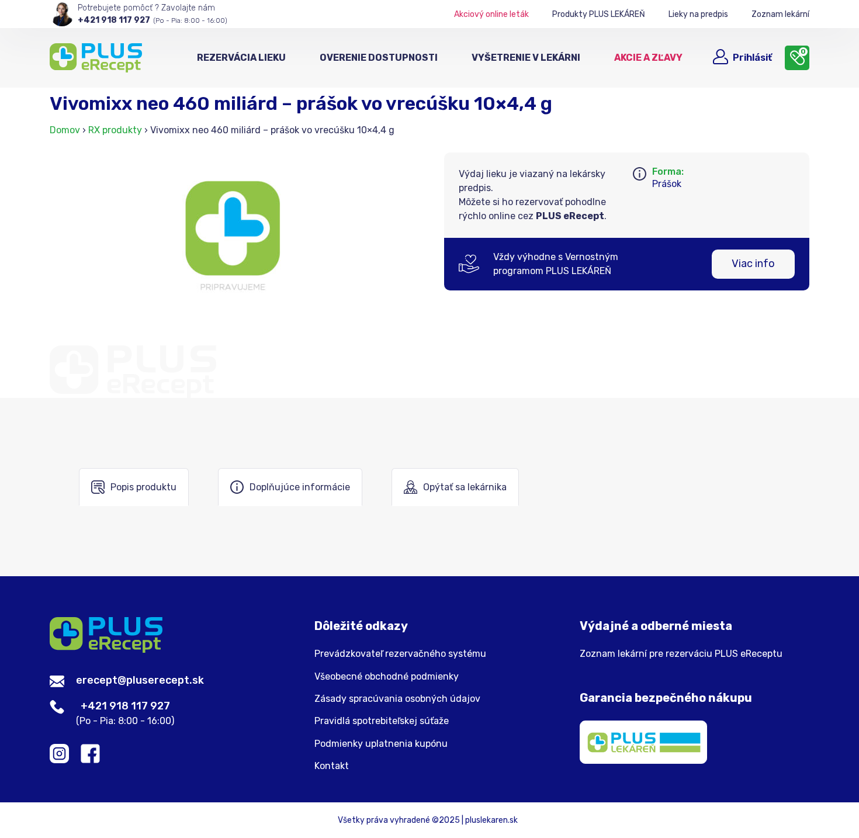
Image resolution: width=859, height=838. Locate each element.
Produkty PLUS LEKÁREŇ (598, 14)
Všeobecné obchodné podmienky (386, 676)
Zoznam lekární (780, 14)
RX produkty (115, 130)
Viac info (753, 263)
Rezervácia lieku (241, 58)
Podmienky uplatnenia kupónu (381, 744)
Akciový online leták (491, 14)
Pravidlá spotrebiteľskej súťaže (381, 721)
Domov (65, 130)
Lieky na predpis (698, 14)
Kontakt (331, 766)
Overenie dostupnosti (379, 58)
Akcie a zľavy (648, 58)
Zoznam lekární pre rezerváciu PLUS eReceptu (681, 654)
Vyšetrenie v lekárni (526, 58)
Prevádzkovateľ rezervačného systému (400, 654)
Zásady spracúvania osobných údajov (397, 699)
